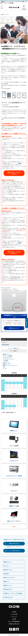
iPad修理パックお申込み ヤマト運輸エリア (15, 173)
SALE (4, 367)
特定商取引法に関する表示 (14, 623)
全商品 (2, 14)
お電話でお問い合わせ (14, 543)
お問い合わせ (26, 323)
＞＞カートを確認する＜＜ (14, 348)
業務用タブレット (7, 354)
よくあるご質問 (14, 614)
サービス (7, 14)
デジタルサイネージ (7, 357)
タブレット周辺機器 (7, 356)
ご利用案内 (14, 611)
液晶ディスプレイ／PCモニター (10, 365)
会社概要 (14, 619)
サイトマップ (14, 616)
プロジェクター (6, 362)
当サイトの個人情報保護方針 (14, 621)
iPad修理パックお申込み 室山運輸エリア (15, 252)
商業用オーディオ (7, 364)
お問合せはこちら (15, 328)
